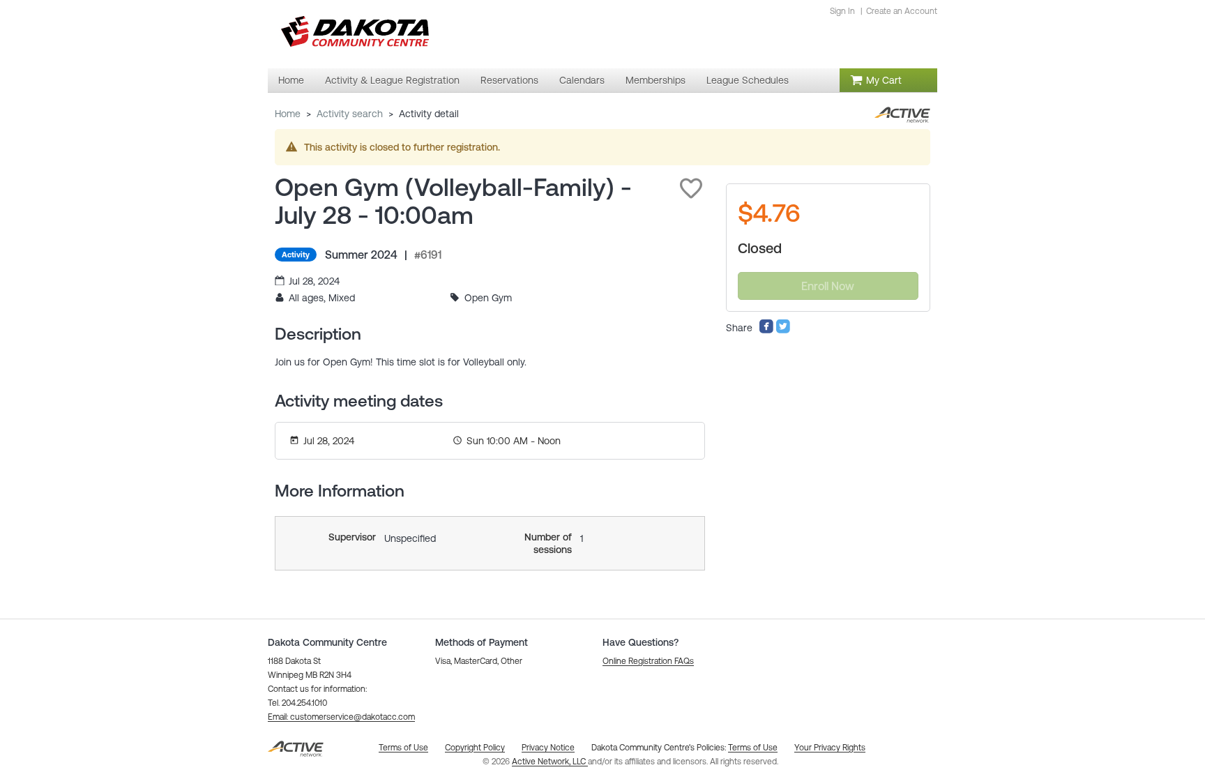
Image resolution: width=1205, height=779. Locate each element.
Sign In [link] (842, 11)
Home (288, 113)
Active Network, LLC (550, 761)
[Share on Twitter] (783, 330)
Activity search (350, 113)
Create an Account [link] (901, 11)
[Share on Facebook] (766, 330)
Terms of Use (753, 747)
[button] (691, 188)
